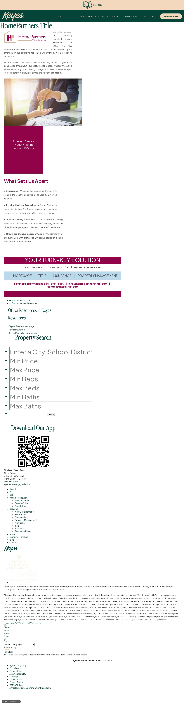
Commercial (20, 517)
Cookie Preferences (11, 702)
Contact (153, 16)
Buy (68, 16)
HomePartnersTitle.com (63, 286)
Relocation (20, 514)
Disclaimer (14, 668)
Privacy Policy (9, 623)
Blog (143, 16)
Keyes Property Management (23, 333)
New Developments (24, 511)
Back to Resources (20, 300)
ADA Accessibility (34, 623)
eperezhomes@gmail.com (17, 484)
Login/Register (171, 16)
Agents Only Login (18, 665)
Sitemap (13, 676)
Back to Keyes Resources (24, 303)
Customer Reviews (129, 16)
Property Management (98, 276)
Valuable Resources (89, 16)
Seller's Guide (21, 503)
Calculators (20, 506)
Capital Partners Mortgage (21, 326)
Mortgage (22, 276)
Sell (75, 16)
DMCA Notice (21, 623)
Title (42, 276)
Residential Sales (23, 531)
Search (60, 16)
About (115, 16)
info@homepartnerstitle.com (87, 283)
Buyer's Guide (22, 500)
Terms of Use (15, 671)
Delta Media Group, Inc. (62, 655)
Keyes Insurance (16, 329)
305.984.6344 (11, 481)
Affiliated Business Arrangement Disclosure (30, 687)
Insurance (62, 276)
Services (105, 16)
